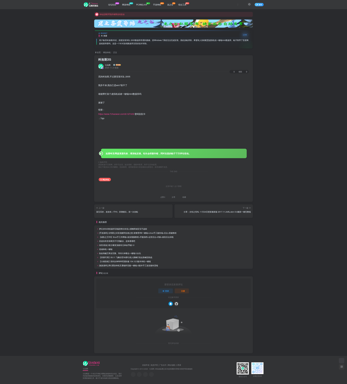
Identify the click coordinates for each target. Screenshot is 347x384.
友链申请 (145, 365)
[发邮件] (151, 374)
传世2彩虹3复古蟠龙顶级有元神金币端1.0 (116, 245)
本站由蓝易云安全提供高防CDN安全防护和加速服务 (174, 369)
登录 (167, 291)
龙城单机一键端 (105, 249)
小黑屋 (178, 365)
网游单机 (107, 52)
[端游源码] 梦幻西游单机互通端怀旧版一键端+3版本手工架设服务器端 (128, 265)
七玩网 (107, 65)
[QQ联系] (139, 374)
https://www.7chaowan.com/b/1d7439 (116, 113)
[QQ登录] (170, 304)
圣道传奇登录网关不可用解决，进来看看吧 (117, 241)
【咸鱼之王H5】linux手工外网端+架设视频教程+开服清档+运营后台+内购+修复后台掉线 (136, 237)
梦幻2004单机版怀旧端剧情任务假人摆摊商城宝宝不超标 (123, 228)
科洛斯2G (104, 59)
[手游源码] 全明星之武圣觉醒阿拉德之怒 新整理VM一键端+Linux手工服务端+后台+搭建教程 (137, 233)
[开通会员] (341, 360)
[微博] (145, 374)
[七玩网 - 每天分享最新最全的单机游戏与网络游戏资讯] (91, 363)
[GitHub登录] (176, 304)
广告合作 (162, 365)
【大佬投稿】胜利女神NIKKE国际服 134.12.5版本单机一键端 (125, 261)
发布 (260, 4)
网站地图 (171, 365)
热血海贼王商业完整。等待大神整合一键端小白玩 (120, 253)
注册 (183, 291)
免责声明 (154, 365)
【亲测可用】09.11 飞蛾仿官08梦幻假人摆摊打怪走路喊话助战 (125, 257)
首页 (98, 52)
